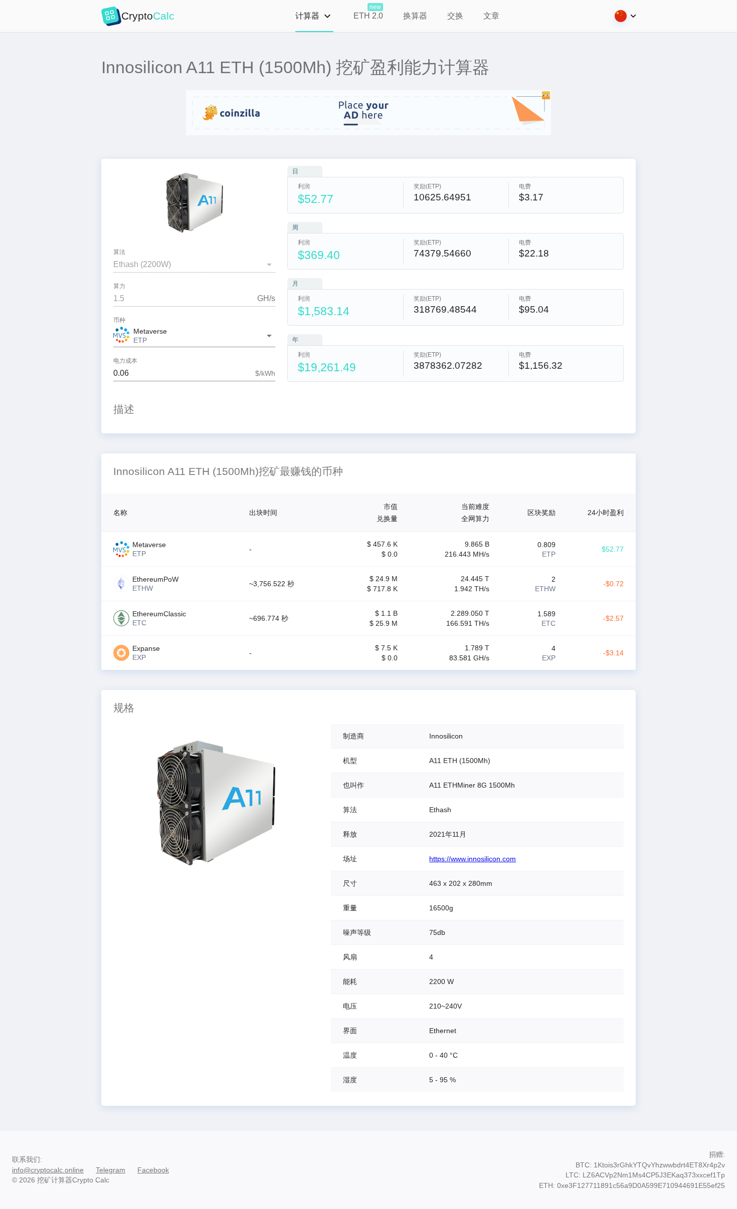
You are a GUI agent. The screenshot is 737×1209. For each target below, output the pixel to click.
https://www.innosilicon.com (472, 859)
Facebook (153, 1170)
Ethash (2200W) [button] (142, 264)
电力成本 (125, 361)
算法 (119, 252)
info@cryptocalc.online (48, 1170)
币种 (119, 320)
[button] (194, 336)
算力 (119, 286)
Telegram (110, 1170)
